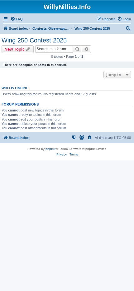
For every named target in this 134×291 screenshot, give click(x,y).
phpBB (50, 148)
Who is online (15, 88)
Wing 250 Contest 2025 (34, 40)
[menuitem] (16, 19)
